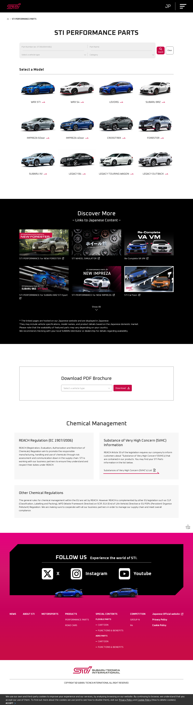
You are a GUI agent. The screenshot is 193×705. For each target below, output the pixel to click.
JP (168, 6)
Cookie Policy (144, 700)
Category (94, 55)
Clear (169, 50)
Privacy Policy (126, 700)
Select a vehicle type (31, 55)
